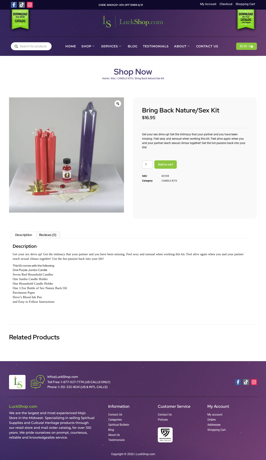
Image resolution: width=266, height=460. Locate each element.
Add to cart (165, 164)
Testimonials (156, 46)
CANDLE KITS (125, 78)
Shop (86, 46)
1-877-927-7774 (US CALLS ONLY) (85, 382)
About (180, 46)
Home (70, 46)
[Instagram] (30, 5)
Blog (133, 46)
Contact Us (207, 46)
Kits (113, 78)
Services (109, 46)
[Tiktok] (22, 5)
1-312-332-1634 (69, 387)
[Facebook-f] (14, 5)
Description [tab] (23, 235)
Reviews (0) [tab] (47, 235)
